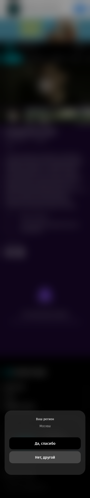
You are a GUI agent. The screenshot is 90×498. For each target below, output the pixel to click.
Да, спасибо (45, 443)
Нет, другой (45, 457)
